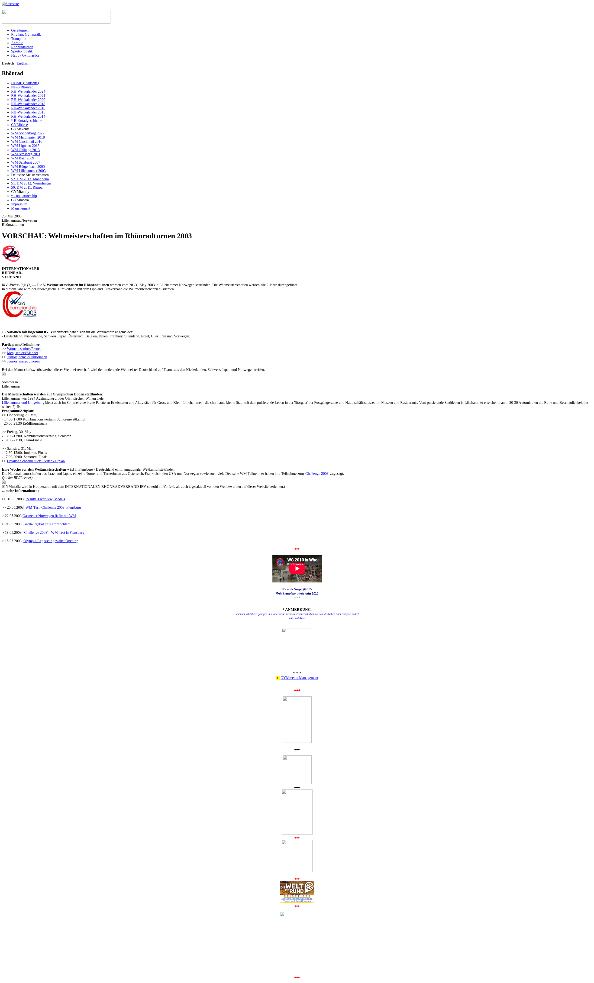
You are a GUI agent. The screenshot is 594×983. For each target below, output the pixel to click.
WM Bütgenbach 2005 (28, 166)
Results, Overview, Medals (45, 499)
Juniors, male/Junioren (23, 361)
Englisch (23, 63)
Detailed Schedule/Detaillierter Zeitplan (36, 461)
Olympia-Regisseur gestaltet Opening (50, 541)
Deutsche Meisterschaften (30, 175)
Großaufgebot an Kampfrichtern (47, 524)
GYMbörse (19, 125)
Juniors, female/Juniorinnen (27, 357)
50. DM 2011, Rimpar (27, 187)
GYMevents (20, 129)
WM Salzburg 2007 (25, 162)
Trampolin (18, 39)
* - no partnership (24, 196)
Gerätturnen (20, 30)
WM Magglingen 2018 (28, 137)
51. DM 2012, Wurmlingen (31, 183)
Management (20, 208)
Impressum (19, 204)
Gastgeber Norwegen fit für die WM (49, 516)
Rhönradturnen (22, 47)
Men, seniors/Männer (22, 353)
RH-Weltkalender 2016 (28, 108)
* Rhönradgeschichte (26, 121)
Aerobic (17, 43)
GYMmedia (20, 200)
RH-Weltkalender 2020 (28, 100)
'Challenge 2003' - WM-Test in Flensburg (53, 532)
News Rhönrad (22, 87)
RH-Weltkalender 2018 (28, 104)
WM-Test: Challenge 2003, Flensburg (53, 507)
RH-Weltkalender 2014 (28, 116)
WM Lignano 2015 (25, 146)
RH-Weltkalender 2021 (28, 95)
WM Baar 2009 (22, 158)
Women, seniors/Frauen (24, 349)
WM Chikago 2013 (25, 150)
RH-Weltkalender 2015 (28, 112)
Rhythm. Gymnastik (26, 34)
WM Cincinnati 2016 (26, 141)
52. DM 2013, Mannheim (30, 179)
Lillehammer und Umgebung (23, 402)
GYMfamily (20, 192)
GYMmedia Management (299, 678)
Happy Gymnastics (25, 55)
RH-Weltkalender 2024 (28, 91)
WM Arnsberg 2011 (25, 154)
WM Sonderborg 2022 (27, 133)
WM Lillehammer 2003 (28, 171)
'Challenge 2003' (317, 473)
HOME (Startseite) (25, 83)
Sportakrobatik (22, 51)
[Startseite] (10, 4)
